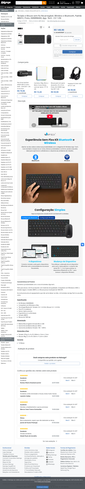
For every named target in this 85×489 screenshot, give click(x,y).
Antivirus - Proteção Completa (6, 52)
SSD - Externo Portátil (6, 308)
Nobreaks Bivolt (5, 21)
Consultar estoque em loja (69, 45)
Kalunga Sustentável (9, 468)
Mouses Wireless (5, 19)
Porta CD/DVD (4, 278)
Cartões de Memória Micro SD (6, 107)
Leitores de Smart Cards (7, 183)
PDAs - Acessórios (5, 273)
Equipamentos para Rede (6, 118)
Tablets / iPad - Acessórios (4, 331)
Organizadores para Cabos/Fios (6, 250)
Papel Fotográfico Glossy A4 (7, 265)
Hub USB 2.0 (4, 172)
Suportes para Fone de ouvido (6, 318)
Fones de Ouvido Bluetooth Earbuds (5, 139)
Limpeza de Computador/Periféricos (7, 186)
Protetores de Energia (6, 282)
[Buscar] (44, 3)
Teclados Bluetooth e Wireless (6, 348)
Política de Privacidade (31, 468)
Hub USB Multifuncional (7, 176)
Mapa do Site (7, 462)
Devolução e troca (30, 460)
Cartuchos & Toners (6, 110)
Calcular (77, 39)
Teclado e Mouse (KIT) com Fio (6, 335)
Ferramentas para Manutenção (5, 129)
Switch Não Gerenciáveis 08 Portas (7, 325)
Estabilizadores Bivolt (6, 124)
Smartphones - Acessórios (4, 302)
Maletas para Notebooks (7, 189)
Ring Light (3, 285)
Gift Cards (3, 148)
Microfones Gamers (6, 198)
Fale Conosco (7, 460)
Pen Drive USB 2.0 (5, 275)
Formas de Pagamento (68, 448)
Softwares (3, 306)
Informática (21, 11)
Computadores (4, 112)
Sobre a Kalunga (8, 450)
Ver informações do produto (56, 21)
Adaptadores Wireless (6, 38)
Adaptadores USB (5, 36)
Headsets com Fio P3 (6, 164)
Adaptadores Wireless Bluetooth (6, 41)
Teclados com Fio (5, 351)
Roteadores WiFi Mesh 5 (7, 290)
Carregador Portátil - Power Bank (6, 103)
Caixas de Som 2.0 (5, 91)
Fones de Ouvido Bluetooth (5, 135)
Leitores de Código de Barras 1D (6, 179)
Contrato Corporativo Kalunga (12, 458)
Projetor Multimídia (6, 280)
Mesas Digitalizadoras (6, 195)
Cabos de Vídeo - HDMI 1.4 (6, 73)
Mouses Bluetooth (5, 219)
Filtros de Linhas (5, 132)
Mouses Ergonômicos (6, 227)
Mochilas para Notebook (7, 205)
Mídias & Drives (4, 203)
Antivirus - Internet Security (5, 48)
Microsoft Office (5, 200)
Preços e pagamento (31, 454)
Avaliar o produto (49, 363)
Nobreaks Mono (5, 242)
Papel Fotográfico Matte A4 (7, 269)
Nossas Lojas (52, 2)
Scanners (3, 292)
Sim (67, 380)
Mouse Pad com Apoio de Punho (6, 213)
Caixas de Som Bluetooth (4, 96)
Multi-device (45, 11)
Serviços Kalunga (8, 464)
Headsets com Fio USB (6, 16)
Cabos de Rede (4, 70)
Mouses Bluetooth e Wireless (6, 222)
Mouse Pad (3, 210)
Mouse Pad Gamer (5, 216)
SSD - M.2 (3, 310)
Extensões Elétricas (5, 126)
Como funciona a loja (31, 450)
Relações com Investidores (11, 472)
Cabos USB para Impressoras (5, 88)
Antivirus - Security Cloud (5, 56)
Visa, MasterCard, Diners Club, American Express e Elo (68, 452)
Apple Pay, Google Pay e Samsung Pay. (70, 468)
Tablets (2, 328)
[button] (20, 29)
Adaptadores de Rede (6, 34)
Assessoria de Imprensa (10, 470)
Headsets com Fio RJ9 (6, 167)
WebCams (3, 363)
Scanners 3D (4, 294)
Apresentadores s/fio (6, 59)
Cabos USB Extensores (6, 85)
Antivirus (3, 45)
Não (73, 380)
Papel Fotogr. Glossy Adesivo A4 (6, 258)
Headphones (4, 155)
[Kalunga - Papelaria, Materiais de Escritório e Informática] (6, 2)
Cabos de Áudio (5, 65)
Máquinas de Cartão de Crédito (6, 192)
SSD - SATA (3, 313)
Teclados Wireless (5, 356)
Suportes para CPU (5, 315)
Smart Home (4, 297)
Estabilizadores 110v (6, 121)
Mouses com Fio (5, 225)
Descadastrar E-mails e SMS (33, 472)
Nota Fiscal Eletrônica (31, 464)
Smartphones (4, 299)
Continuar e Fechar (42, 487)
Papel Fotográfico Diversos (5, 261)
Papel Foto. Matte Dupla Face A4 (7, 254)
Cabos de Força (4, 68)
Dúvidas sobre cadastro (31, 452)
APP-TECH (42, 21)
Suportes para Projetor (6, 322)
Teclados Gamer (5, 353)
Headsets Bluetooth (6, 160)
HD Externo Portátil (5, 150)
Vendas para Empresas (10, 456)
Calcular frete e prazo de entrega (64, 36)
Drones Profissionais (6, 115)
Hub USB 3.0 (4, 174)
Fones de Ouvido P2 (6, 143)
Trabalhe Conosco (8, 454)
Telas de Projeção (5, 358)
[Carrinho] (82, 3)
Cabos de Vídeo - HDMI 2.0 (6, 77)
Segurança (27, 462)
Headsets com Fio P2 (6, 162)
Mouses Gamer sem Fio (6, 232)
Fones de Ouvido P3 (6, 145)
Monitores (3, 207)
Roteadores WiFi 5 (5, 287)
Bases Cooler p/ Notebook (5, 62)
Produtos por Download (32, 466)
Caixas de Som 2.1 (5, 93)
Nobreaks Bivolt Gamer (6, 239)
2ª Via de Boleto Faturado (32, 470)
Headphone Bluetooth (6, 152)
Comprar (72, 52)
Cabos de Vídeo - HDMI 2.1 (6, 81)
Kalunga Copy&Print (9, 466)
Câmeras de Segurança (6, 100)
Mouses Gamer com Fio (7, 230)
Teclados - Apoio (5, 342)
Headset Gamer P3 (5, 157)
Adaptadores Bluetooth (7, 31)
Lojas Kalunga (7, 452)
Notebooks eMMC (5, 244)
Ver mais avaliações (49, 441)
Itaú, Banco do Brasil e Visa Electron (70, 462)
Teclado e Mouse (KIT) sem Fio (6, 24)
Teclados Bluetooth (5, 345)
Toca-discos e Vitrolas (6, 361)
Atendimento (52, 3)
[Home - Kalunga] (16, 11)
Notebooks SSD (5, 247)
